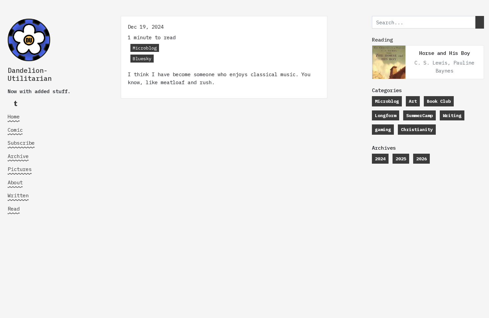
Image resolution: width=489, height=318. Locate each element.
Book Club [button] (439, 101)
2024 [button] (380, 159)
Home (14, 116)
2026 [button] (421, 159)
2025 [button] (401, 159)
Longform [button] (385, 115)
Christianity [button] (417, 129)
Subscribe (21, 142)
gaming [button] (383, 129)
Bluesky (142, 59)
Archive (18, 156)
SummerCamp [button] (419, 115)
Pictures (20, 169)
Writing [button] (452, 115)
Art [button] (413, 101)
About (15, 182)
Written (18, 195)
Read (14, 208)
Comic (15, 129)
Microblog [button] (145, 48)
